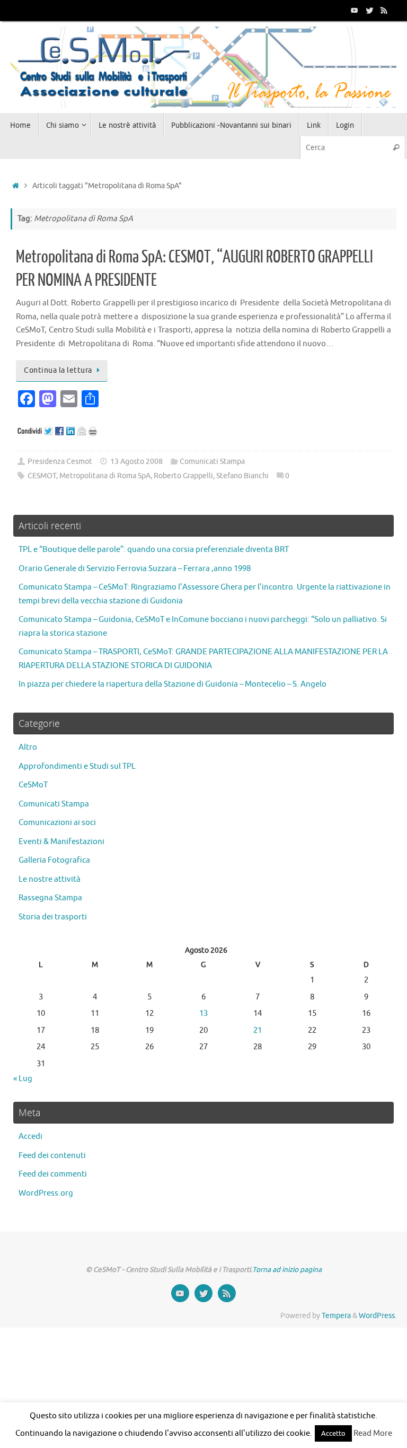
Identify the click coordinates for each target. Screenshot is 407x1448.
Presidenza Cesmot (60, 461)
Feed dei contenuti (52, 1156)
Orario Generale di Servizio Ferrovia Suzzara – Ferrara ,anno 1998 (135, 569)
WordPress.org (46, 1193)
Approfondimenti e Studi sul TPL (77, 766)
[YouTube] (354, 10)
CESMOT (42, 475)
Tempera (336, 1315)
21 (257, 1030)
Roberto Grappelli (183, 475)
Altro (28, 747)
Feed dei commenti (53, 1174)
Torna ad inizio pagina (287, 1269)
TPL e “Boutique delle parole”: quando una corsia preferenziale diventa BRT (154, 550)
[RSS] (384, 10)
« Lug (22, 1079)
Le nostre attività (50, 879)
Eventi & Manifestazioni (61, 842)
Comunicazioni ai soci (57, 823)
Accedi (30, 1136)
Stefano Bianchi (242, 475)
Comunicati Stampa (212, 461)
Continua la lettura (58, 370)
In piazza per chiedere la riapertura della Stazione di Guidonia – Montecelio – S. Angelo (172, 684)
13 (203, 1013)
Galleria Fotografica (54, 860)
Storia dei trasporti (53, 917)
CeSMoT (33, 785)
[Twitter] (369, 10)
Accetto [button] (333, 1433)
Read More (372, 1433)
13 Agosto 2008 (136, 461)
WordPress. (377, 1315)
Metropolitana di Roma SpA (105, 475)
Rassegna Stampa (50, 898)
